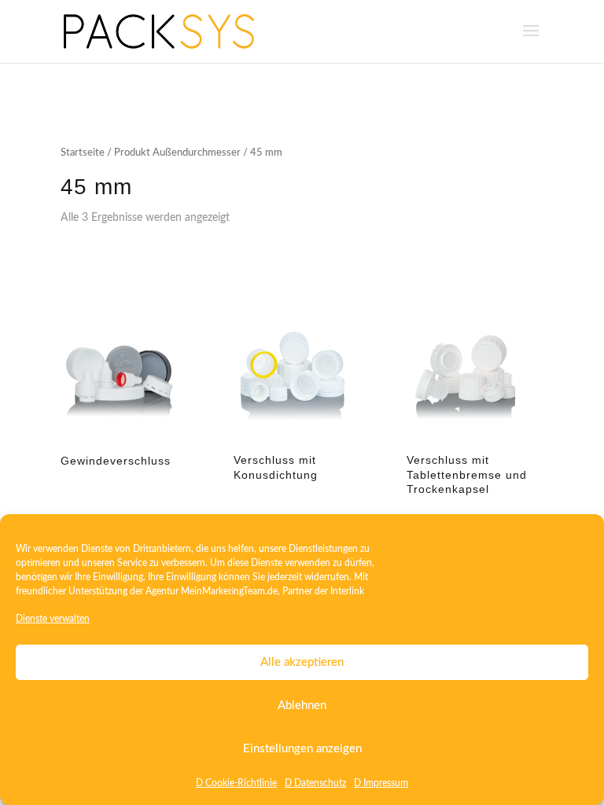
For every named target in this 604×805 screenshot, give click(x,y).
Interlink (347, 591)
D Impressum (381, 783)
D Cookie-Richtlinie (236, 783)
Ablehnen (302, 705)
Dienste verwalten (53, 618)
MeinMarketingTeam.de (229, 591)
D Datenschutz (315, 783)
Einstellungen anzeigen (302, 749)
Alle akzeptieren (302, 662)
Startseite (83, 153)
